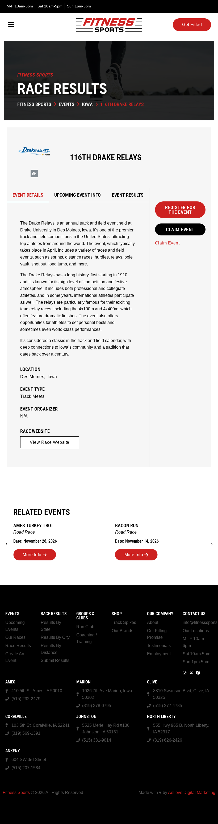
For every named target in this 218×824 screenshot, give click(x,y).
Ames (10, 681)
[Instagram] (185, 673)
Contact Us (194, 613)
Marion (83, 681)
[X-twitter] (191, 673)
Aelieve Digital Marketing (191, 792)
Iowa (87, 104)
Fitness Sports (34, 104)
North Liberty (161, 716)
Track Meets (32, 396)
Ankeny (12, 750)
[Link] (34, 173)
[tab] (28, 195)
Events (66, 104)
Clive (152, 681)
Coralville (16, 716)
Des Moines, (32, 376)
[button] (180, 209)
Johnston (86, 716)
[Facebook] (198, 673)
